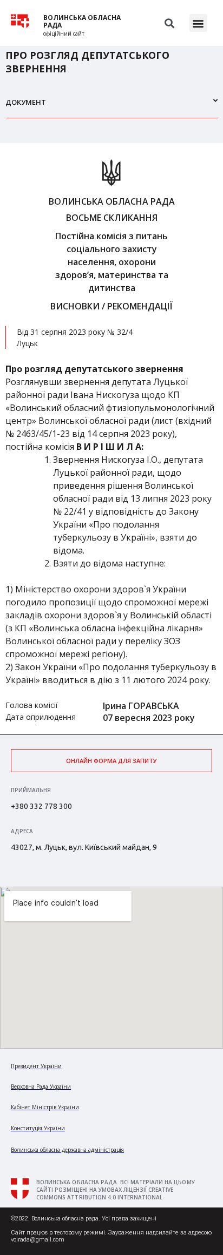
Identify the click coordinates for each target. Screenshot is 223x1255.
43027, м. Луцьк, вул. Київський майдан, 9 (84, 847)
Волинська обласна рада (82, 21)
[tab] (111, 106)
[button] (198, 23)
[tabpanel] (111, 438)
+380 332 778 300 (41, 806)
